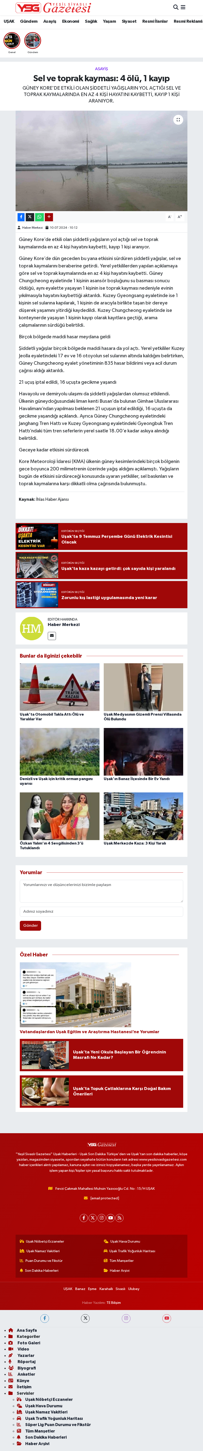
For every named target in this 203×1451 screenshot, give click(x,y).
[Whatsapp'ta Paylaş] (39, 217)
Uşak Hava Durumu (125, 1241)
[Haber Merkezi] (32, 628)
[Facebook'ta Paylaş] (21, 217)
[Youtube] (110, 1218)
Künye (23, 1381)
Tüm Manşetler (121, 1261)
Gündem (28, 21)
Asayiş (49, 21)
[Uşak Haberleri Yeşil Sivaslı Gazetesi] (53, 7)
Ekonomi (70, 21)
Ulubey (133, 1289)
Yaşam (109, 21)
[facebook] (44, 1318)
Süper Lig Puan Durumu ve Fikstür (58, 1425)
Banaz (80, 1289)
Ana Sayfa (27, 1330)
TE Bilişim (113, 1303)
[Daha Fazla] (49, 217)
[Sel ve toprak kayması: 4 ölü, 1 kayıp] (102, 161)
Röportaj (26, 1362)
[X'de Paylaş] (30, 217)
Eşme (92, 1289)
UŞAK (9, 21)
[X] (93, 1218)
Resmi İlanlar (155, 21)
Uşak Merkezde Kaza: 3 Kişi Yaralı (135, 843)
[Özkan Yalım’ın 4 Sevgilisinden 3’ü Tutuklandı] (60, 816)
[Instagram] (102, 1218)
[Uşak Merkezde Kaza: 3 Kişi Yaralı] (143, 816)
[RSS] (119, 1218)
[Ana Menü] (183, 7)
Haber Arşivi (119, 1270)
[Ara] (175, 7)
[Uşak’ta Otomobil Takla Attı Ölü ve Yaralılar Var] (60, 687)
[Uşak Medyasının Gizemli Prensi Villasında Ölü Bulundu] (143, 687)
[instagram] (126, 1318)
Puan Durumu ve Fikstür (44, 1261)
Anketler (26, 1374)
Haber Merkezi (32, 227)
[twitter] (85, 1318)
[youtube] (166, 1318)
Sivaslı (120, 1289)
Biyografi (26, 1368)
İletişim (24, 1387)
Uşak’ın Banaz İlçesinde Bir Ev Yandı (137, 779)
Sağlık (91, 21)
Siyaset (129, 21)
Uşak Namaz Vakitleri (43, 1251)
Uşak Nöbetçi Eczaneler (45, 1241)
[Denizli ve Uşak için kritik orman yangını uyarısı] (60, 751)
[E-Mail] (52, 636)
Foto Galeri (28, 1343)
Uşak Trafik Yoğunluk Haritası (132, 1251)
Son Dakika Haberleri (41, 1270)
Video (23, 1349)
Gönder (30, 926)
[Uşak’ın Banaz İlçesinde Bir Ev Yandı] (143, 751)
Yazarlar (25, 1355)
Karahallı (106, 1289)
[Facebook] (84, 1218)
